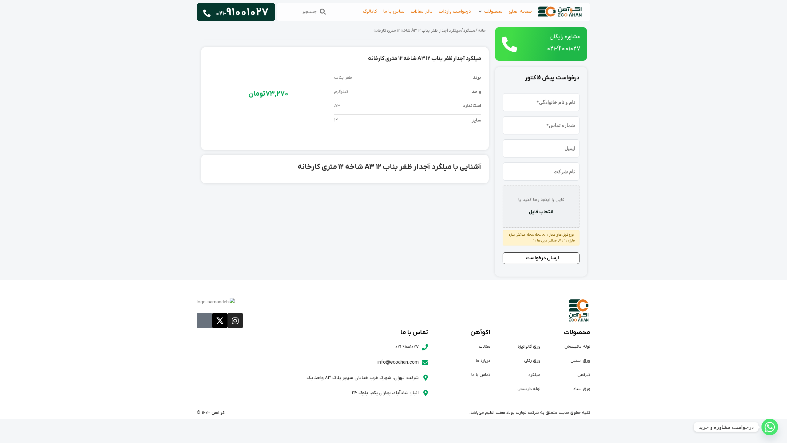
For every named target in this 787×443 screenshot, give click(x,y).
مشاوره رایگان (565, 36)
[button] (490, 12)
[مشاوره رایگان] (509, 44)
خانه (482, 31)
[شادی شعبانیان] (769, 427)
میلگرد (469, 31)
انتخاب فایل (541, 212)
